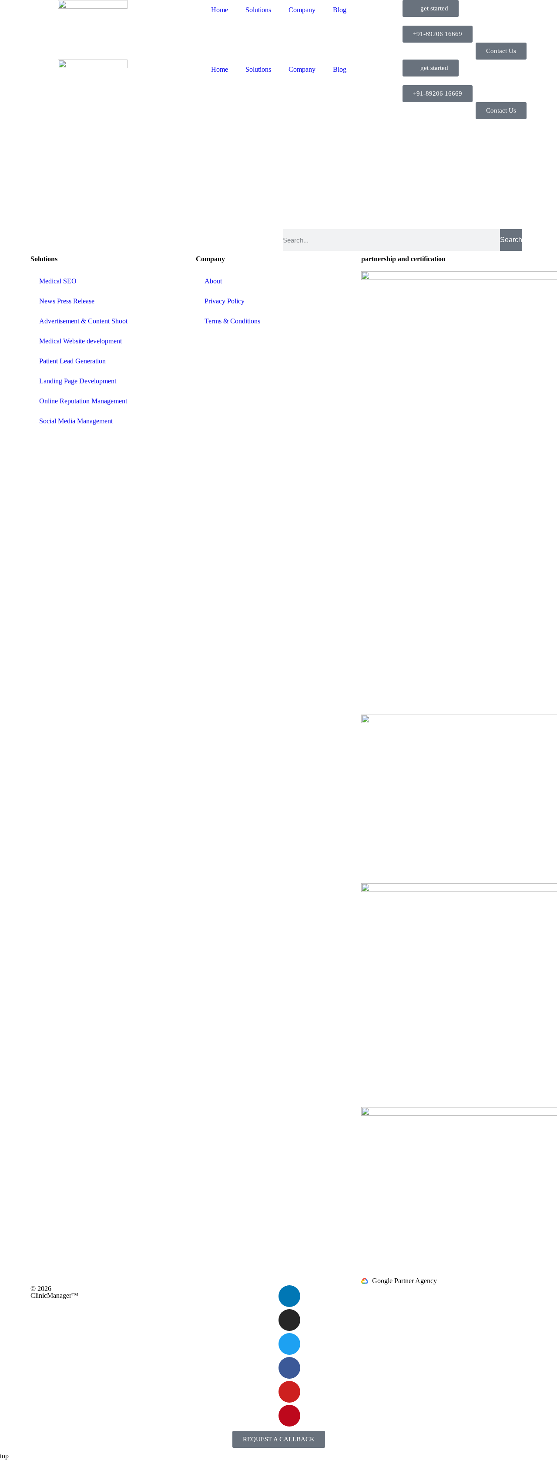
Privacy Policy (225, 301)
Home (219, 9)
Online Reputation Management (83, 401)
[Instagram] (289, 1320)
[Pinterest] (289, 1416)
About (213, 281)
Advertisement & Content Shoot (83, 321)
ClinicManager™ (54, 1295)
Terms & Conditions (232, 321)
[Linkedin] (289, 1296)
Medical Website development (80, 341)
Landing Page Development (77, 381)
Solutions (258, 9)
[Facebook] (289, 1368)
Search (511, 239)
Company (302, 9)
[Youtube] (289, 1392)
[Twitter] (289, 1344)
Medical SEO (58, 281)
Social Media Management (76, 421)
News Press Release (66, 301)
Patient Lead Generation (72, 361)
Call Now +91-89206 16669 (489, 127)
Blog (339, 9)
